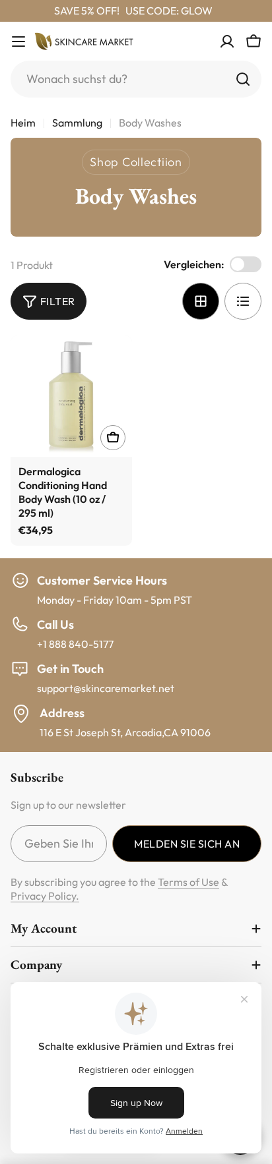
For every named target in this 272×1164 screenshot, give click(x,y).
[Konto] (227, 41)
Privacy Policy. (45, 895)
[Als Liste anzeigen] (242, 301)
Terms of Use (188, 881)
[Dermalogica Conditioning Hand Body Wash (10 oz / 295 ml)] (71, 396)
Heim (23, 122)
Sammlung (77, 122)
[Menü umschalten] (18, 41)
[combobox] (136, 79)
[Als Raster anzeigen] (200, 301)
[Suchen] (243, 79)
